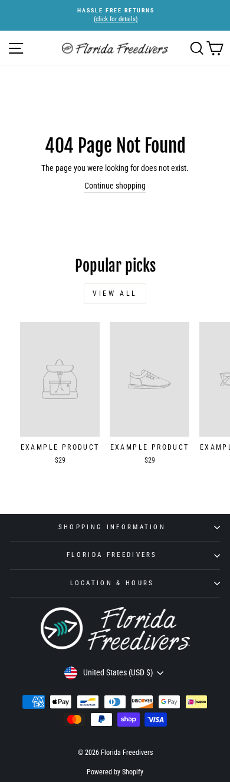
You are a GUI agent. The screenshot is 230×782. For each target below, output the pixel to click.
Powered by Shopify (115, 772)
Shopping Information (112, 527)
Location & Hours (112, 583)
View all (115, 293)
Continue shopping (115, 185)
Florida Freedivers (112, 555)
